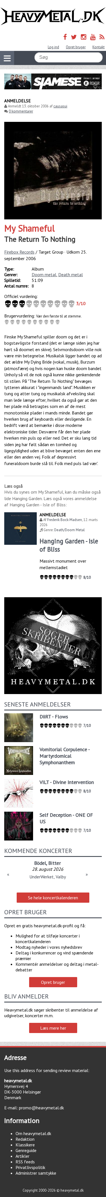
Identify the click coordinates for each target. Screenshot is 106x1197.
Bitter (54, 863)
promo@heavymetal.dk (41, 1107)
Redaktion (25, 1139)
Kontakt (98, 47)
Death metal (70, 274)
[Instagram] (83, 37)
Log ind (53, 47)
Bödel (40, 863)
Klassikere (25, 1145)
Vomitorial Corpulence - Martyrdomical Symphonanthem (65, 756)
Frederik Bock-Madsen (64, 519)
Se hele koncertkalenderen (53, 897)
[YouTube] (93, 37)
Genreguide (26, 1150)
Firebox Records (19, 252)
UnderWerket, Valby (47, 877)
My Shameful (29, 228)
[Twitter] (74, 37)
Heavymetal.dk (53, 16)
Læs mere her (53, 1028)
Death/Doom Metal (69, 530)
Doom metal (44, 274)
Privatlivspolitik (30, 1167)
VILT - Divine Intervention (67, 782)
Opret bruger (76, 47)
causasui (60, 106)
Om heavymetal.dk (33, 1133)
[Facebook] (65, 37)
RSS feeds (25, 1161)
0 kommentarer (21, 111)
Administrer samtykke (36, 1173)
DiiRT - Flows (54, 716)
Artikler (22, 1156)
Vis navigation (7, 58)
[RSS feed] (102, 37)
